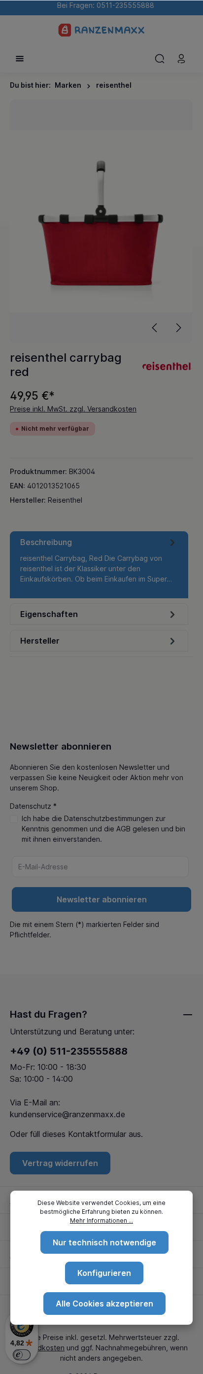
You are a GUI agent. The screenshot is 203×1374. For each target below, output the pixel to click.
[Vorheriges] (155, 327)
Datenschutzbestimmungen (108, 818)
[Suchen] (159, 59)
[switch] (22, 1354)
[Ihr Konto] (181, 59)
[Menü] (20, 59)
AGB (123, 828)
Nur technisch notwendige (104, 1242)
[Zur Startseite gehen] (102, 30)
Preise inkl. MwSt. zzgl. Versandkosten (73, 409)
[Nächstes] (178, 327)
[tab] (99, 564)
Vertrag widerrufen (60, 1163)
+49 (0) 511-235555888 (69, 1051)
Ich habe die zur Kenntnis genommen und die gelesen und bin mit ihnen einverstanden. (103, 828)
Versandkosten (40, 1347)
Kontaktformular (97, 1134)
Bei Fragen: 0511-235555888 (103, 5)
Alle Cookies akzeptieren (104, 1303)
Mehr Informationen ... (101, 1220)
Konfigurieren (104, 1273)
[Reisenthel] (167, 365)
